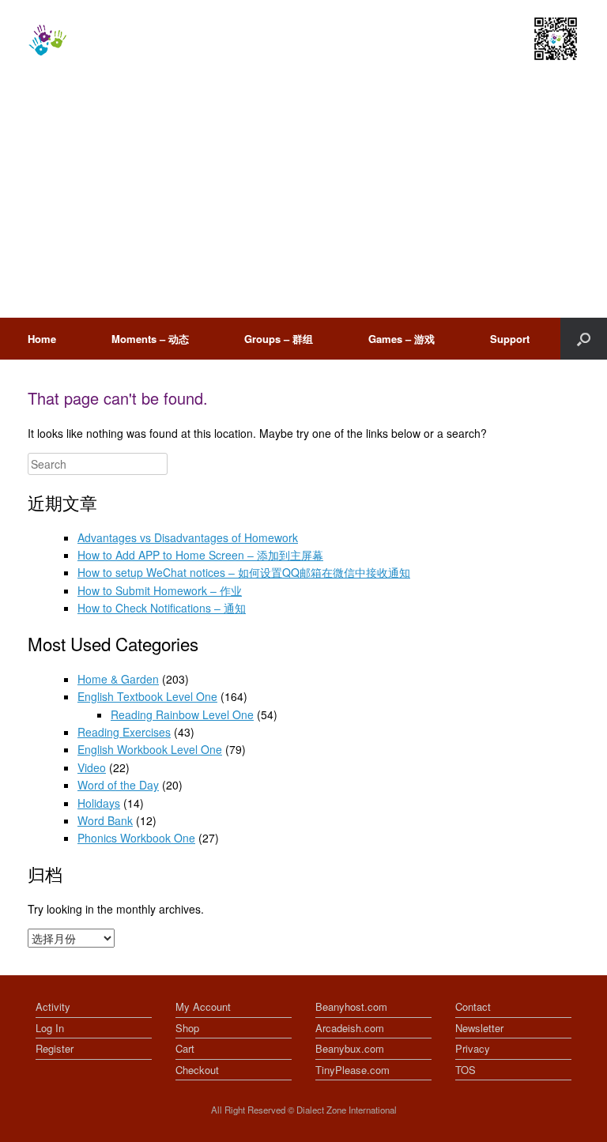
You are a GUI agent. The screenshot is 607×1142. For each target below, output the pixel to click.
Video (91, 767)
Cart (184, 1048)
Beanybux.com (349, 1048)
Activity (53, 1006)
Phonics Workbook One (136, 838)
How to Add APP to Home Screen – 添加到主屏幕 (200, 555)
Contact (473, 1006)
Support (510, 338)
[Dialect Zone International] (47, 40)
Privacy (472, 1048)
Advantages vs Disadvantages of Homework (187, 537)
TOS (465, 1069)
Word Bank (105, 820)
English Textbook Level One (147, 696)
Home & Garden (118, 679)
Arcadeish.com (349, 1027)
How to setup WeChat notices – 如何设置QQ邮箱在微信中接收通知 (243, 572)
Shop (187, 1027)
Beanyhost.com (351, 1006)
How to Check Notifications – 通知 (161, 608)
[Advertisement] (303, 199)
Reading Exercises (124, 732)
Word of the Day (118, 785)
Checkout (197, 1069)
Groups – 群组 (278, 338)
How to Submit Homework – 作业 (159, 590)
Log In (50, 1027)
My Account (203, 1006)
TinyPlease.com (352, 1069)
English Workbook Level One (149, 749)
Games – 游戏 (401, 338)
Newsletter (479, 1027)
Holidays (98, 803)
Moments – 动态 (150, 338)
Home (42, 338)
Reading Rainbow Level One (182, 714)
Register (55, 1048)
